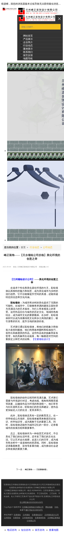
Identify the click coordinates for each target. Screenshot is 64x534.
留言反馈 (28, 55)
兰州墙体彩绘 (27, 518)
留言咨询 (40, 530)
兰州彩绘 (7, 518)
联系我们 (28, 52)
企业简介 (28, 42)
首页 (23, 247)
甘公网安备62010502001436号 (31, 502)
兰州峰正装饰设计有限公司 (32, 507)
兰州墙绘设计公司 (52, 515)
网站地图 (49, 507)
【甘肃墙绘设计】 (41, 339)
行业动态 (28, 45)
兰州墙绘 (26, 515)
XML (56, 507)
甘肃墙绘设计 (37, 515)
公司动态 (47, 247)
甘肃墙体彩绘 (40, 518)
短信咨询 (26, 530)
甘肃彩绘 (16, 518)
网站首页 (28, 35)
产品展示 (28, 39)
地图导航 (28, 58)
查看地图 (53, 530)
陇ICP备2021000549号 (34, 510)
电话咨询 (12, 530)
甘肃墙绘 (17, 515)
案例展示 (28, 48)
